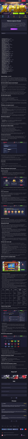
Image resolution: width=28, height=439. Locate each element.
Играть (7, 39)
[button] (27, 8)
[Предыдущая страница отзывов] (11, 421)
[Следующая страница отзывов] (16, 421)
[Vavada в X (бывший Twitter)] (24, 429)
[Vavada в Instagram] (20, 429)
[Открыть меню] (27, 1)
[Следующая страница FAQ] (16, 398)
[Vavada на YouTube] (25, 429)
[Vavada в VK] (22, 429)
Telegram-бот (17, 25)
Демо (11, 38)
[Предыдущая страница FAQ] (11, 398)
